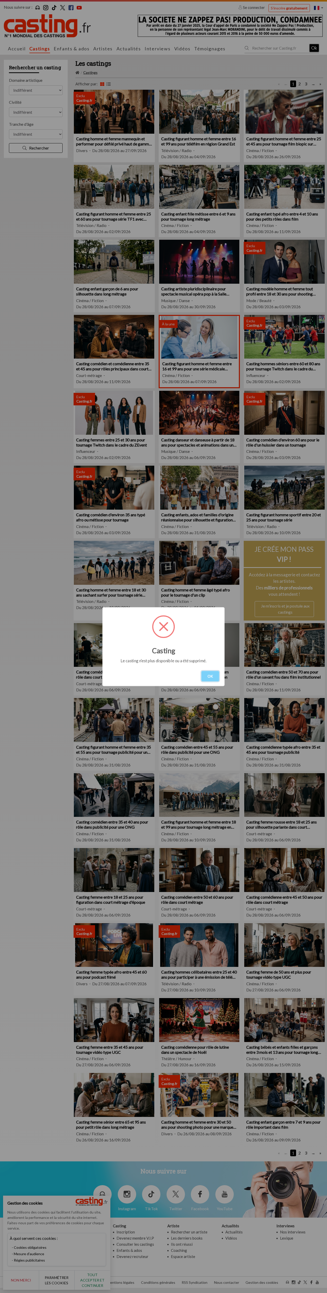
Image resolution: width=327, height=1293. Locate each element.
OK (210, 676)
